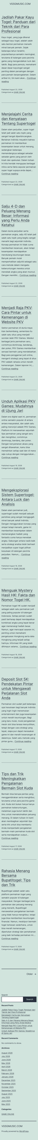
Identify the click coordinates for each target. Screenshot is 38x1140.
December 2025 (8, 1080)
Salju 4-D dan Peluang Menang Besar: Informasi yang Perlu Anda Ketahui (16, 215)
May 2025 (6, 1104)
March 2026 (7, 1070)
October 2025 (8, 1087)
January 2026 (7, 1077)
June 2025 (6, 1101)
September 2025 (9, 1090)
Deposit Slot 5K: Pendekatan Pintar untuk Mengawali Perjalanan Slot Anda (17, 688)
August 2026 (7, 1053)
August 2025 (7, 1094)
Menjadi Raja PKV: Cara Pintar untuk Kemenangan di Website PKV (17, 1027)
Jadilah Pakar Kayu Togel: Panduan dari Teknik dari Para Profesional (18, 1011)
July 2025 (6, 1097)
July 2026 (6, 1056)
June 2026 (6, 1060)
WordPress (23, 1131)
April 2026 (6, 1067)
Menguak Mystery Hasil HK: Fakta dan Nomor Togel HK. (18, 595)
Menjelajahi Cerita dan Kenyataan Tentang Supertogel (18, 119)
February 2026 (8, 1073)
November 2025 (9, 1084)
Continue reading (10, 174)
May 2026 (6, 1063)
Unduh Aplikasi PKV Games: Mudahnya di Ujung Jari (18, 406)
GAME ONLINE (19, 92)
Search (5, 995)
